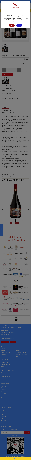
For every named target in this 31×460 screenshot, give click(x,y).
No (12, 25)
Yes (19, 25)
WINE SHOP (15, 458)
